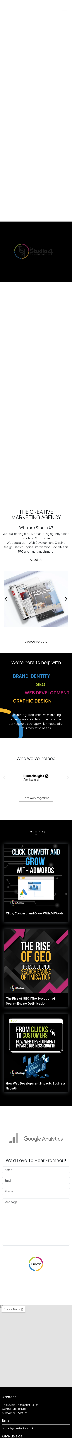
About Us (36, 560)
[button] (6, 598)
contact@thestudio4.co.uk (17, 1428)
